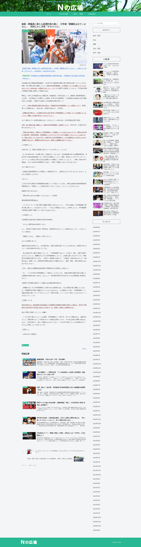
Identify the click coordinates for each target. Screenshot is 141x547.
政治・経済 (26, 345)
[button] (118, 23)
